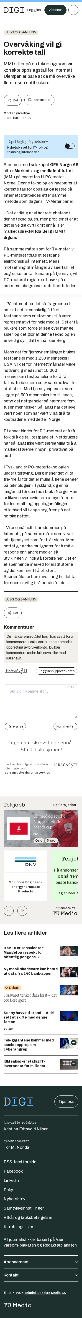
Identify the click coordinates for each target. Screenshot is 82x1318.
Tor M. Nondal (17, 1147)
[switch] (70, 146)
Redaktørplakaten (60, 1245)
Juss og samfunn (20, 32)
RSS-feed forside (20, 1162)
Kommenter (42, 100)
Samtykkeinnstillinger (24, 1208)
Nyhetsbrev (14, 1199)
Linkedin (11, 1180)
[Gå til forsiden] (14, 10)
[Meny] (73, 10)
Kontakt (11, 1275)
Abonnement (16, 1262)
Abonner (55, 10)
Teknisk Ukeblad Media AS (45, 1293)
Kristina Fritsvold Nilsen (26, 1129)
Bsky (8, 1190)
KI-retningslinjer (18, 1227)
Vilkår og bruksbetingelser (28, 1217)
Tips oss (66, 1101)
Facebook (13, 1171)
